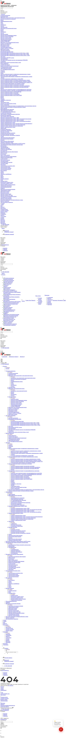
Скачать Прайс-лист (5, 693)
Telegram (5, 249)
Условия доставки (5, 698)
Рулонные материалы (13, 373)
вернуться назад (4, 685)
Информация (3, 690)
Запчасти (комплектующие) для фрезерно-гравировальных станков (26, 450)
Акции (2, 687)
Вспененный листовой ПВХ (17, 421)
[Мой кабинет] (1, 349)
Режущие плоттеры (15, 529)
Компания (8, 634)
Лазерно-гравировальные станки (18, 515)
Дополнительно (4, 700)
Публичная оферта (5, 706)
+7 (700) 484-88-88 (5, 224)
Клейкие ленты (14, 595)
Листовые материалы (13, 418)
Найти (2, 723)
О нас (2, 692)
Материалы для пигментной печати (19, 390)
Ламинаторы (14, 523)
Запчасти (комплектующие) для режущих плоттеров (22, 466)
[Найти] (2, 9)
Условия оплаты (4, 697)
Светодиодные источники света (15, 573)
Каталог (7, 368)
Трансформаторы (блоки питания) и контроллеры (19, 544)
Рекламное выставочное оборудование (17, 556)
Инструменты (11, 580)
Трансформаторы (15, 549)
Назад (8, 367)
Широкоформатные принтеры (17, 497)
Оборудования (11, 494)
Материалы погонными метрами (15, 606)
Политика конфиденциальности (8, 705)
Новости (2, 704)
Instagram (5, 248)
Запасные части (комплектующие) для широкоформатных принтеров (26, 473)
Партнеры (3, 703)
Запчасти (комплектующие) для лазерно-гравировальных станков (25, 459)
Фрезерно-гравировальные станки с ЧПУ (20, 508)
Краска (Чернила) (12, 435)
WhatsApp (5, 250)
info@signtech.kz (5, 244)
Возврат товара (4, 699)
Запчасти (10, 445)
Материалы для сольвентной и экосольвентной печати (23, 378)
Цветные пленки (15, 399)
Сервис (2, 689)
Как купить (8, 627)
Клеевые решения (12, 590)
